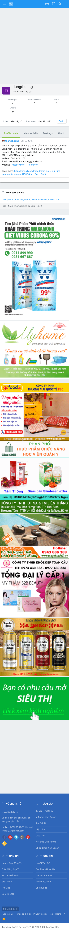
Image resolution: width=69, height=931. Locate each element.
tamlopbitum (8, 199)
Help (51, 914)
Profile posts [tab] (11, 133)
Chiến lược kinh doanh (47, 848)
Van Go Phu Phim (44, 875)
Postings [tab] (48, 133)
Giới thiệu (7, 881)
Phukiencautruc (43, 881)
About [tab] (60, 133)
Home (58, 914)
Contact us (8, 914)
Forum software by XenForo (30, 927)
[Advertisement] (34, 44)
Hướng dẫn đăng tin (12, 863)
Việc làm (40, 829)
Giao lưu (40, 835)
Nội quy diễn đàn (10, 875)
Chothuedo (41, 887)
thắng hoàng (12, 140)
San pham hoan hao (46, 869)
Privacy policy (40, 914)
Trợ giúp (6, 887)
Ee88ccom (53, 199)
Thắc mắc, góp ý (10, 869)
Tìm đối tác (41, 823)
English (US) (11, 909)
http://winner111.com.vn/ (25, 164)
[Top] (64, 913)
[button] (5, 4)
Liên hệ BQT (8, 894)
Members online (15, 192)
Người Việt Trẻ (43, 863)
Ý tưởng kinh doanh (46, 817)
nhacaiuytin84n (22, 199)
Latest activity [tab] (30, 133)
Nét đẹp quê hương (46, 841)
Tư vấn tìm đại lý (44, 811)
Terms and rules (23, 914)
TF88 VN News (39, 199)
